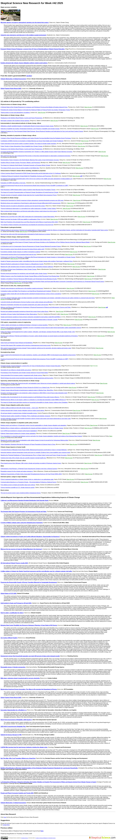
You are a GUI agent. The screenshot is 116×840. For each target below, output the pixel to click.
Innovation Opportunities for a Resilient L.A (13, 710)
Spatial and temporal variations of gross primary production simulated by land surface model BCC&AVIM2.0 (31, 317)
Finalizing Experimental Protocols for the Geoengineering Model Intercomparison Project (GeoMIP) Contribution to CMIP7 (34, 185)
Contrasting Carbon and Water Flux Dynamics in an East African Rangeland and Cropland (26, 291)
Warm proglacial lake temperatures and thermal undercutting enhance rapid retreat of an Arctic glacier (29, 211)
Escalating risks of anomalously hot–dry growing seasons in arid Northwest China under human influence (30, 397)
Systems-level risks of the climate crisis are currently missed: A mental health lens (23, 458)
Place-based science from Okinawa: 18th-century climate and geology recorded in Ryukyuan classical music (31, 463)
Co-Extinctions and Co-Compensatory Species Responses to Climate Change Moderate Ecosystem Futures (31, 246)
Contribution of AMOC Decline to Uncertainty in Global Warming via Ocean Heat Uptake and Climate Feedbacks (32, 141)
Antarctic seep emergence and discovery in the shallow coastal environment (23, 35)
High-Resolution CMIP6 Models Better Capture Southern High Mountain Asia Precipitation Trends (28, 189)
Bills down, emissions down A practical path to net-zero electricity (20, 678)
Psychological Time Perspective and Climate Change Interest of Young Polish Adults (24, 372)
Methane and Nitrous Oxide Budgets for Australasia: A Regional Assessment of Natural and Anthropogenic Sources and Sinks (36, 307)
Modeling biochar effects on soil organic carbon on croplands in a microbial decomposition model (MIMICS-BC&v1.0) (33, 399)
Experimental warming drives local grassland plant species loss (18, 254)
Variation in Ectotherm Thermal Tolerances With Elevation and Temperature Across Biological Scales (29, 279)
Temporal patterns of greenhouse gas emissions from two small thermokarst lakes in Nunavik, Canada (29, 319)
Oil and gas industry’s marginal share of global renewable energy (19, 413)
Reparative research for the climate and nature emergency (17, 471)
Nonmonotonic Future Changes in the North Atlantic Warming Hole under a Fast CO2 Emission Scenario (30, 160)
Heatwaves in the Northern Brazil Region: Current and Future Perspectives (21, 118)
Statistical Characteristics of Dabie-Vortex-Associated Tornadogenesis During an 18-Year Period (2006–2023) (31, 474)
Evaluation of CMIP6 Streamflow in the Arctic (13, 183)
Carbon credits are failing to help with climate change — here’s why (19, 407)
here (5, 817)
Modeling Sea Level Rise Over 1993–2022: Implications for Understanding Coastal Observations (28, 216)
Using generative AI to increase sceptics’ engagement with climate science (21, 375)
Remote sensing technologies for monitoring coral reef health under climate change (24, 273)
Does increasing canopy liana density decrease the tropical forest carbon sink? (23, 249)
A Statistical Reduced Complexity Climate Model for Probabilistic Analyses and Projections (26, 176)
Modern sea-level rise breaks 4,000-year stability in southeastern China (20, 219)
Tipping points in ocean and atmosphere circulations (15, 112)
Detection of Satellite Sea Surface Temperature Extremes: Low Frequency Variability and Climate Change (30, 128)
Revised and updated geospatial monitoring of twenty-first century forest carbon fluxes (24, 311)
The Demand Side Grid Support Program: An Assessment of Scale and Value (23, 511)
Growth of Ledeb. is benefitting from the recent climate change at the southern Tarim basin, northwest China (36, 261)
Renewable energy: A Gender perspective (13, 667)
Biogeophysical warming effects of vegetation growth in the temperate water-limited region (26, 239)
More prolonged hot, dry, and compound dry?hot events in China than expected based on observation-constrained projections (35, 155)
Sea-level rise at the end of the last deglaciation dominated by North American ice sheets (25, 234)
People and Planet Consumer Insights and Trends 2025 (17, 793)
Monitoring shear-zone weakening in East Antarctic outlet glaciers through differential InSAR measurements (30, 203)
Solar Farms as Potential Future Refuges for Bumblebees (17, 342)
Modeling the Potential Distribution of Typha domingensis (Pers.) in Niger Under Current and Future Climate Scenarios (34, 455)
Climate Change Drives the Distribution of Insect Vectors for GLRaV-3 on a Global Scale (25, 387)
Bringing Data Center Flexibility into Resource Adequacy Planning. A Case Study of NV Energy (29, 625)
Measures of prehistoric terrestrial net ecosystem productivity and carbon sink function (24, 304)
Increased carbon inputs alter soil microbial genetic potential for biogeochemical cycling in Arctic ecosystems (31, 293)
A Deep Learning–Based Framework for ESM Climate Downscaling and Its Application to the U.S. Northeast (31, 173)
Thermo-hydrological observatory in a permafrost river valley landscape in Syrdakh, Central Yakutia (28, 208)
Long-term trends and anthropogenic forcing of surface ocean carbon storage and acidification (27, 302)
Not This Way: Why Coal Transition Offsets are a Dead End (18, 758)
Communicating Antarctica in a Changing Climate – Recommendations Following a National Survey (28, 482)
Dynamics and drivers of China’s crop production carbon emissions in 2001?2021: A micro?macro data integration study (34, 393)
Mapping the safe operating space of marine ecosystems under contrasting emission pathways (27, 266)
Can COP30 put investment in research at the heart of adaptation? (19, 430)
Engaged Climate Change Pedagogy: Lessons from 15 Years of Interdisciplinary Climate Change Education (33, 49)
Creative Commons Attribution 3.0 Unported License (45, 837)
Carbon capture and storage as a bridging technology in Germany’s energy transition (24, 325)
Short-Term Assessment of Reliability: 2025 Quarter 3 (16, 719)
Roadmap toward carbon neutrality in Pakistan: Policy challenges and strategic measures (25, 416)
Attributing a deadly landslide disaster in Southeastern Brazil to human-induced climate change (27, 126)
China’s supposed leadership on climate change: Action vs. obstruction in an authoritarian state (27, 479)
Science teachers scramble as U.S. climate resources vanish (17, 487)
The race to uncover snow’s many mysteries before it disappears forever (21, 493)
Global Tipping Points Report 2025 (11, 88)
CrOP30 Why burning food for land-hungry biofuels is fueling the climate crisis (24, 747)
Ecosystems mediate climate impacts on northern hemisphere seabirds (20, 251)
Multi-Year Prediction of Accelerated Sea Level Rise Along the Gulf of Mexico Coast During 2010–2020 (29, 222)
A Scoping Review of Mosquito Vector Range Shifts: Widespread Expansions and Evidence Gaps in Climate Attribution (34, 449)
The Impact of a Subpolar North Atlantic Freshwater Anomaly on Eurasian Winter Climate (25, 165)
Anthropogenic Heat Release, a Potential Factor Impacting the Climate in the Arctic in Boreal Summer (29, 468)
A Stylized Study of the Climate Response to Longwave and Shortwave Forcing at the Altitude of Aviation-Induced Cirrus (34, 107)
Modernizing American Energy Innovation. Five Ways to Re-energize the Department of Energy (29, 689)
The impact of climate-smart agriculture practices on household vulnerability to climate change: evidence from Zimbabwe (34, 402)
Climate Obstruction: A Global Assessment (13, 79)
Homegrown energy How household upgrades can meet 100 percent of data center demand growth (30, 656)
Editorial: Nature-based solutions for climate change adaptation (18, 433)
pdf (81, 176)
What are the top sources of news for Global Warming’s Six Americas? (21, 549)
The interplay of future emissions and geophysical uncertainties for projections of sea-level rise (27, 224)
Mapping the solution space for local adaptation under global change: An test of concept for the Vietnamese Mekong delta (34, 440)
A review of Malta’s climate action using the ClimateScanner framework (22, 522)
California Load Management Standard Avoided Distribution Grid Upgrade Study (24, 500)
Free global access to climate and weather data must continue (18, 484)
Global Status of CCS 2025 (8, 593)
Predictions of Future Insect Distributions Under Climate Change (18, 269)
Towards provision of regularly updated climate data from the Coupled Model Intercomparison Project (29, 195)
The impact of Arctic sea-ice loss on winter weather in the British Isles (20, 168)
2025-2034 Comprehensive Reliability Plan (13, 726)
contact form (6, 825)
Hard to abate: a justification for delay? (12, 612)
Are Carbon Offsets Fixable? (9, 637)
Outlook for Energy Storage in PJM (11, 734)
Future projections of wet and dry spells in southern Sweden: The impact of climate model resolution (28, 143)
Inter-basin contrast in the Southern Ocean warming (15, 120)
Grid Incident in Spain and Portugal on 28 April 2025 (16, 603)
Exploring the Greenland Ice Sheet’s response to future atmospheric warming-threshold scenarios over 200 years (32, 200)
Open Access (88, 107)
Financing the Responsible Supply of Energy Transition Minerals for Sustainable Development (29, 582)
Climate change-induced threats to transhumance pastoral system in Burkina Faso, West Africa (27, 390)
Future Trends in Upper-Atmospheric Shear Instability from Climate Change (22, 146)
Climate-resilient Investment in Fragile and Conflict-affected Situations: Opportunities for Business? (30, 536)
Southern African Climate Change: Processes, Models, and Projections (20, 162)
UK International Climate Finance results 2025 (14, 563)
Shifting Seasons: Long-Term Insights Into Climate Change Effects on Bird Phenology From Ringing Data (30, 276)
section (29, 76)
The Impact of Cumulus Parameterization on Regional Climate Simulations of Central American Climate (29, 192)
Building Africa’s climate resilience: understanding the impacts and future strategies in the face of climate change (32, 428)
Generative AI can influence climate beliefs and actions (16, 370)
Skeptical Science (24, 837)
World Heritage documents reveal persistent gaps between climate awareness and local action (27, 378)
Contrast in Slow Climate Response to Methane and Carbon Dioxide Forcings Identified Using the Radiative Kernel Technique (36, 138)
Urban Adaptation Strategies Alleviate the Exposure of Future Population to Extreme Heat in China (28, 444)
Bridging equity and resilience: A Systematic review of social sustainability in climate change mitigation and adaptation (33, 425)
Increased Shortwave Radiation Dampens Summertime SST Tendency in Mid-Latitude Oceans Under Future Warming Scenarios (36, 151)
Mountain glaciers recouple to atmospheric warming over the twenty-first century (25, 22)
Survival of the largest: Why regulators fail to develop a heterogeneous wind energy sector (26, 345)
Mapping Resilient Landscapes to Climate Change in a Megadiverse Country (22, 264)
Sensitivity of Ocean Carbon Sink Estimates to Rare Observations (19, 314)
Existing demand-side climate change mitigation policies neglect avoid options (24, 63)
